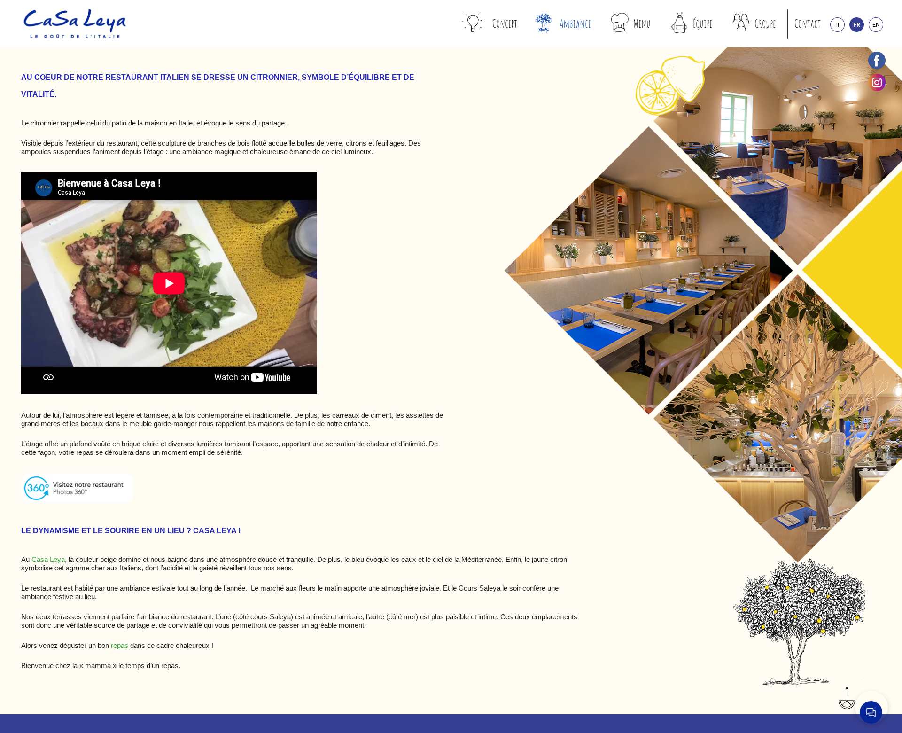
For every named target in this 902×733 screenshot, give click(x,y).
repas (119, 645)
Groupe (765, 23)
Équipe (702, 23)
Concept (504, 23)
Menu (642, 23)
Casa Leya (48, 559)
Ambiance (575, 23)
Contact (807, 23)
